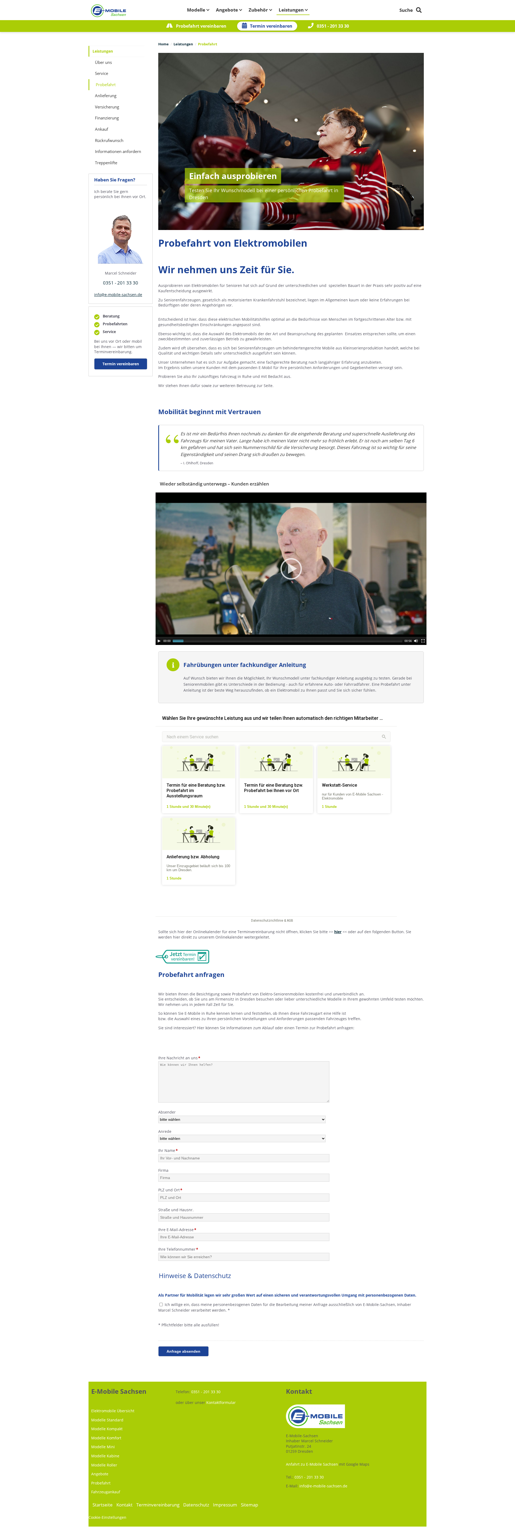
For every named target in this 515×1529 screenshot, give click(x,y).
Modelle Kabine (105, 1455)
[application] (291, 568)
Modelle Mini (103, 1446)
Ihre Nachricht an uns (179, 1057)
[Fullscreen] (423, 641)
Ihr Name (168, 1150)
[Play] (159, 641)
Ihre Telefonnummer (178, 1249)
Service (101, 73)
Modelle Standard (107, 1419)
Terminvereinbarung (157, 1505)
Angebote (227, 10)
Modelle (196, 10)
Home (163, 44)
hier (337, 931)
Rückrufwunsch (109, 140)
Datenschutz (196, 1505)
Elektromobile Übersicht (112, 1410)
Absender (167, 1112)
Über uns (103, 62)
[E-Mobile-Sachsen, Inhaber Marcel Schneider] (108, 11)
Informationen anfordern (118, 151)
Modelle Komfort (106, 1437)
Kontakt (124, 1505)
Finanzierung (107, 118)
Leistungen (291, 10)
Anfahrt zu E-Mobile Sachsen (312, 1464)
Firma (163, 1170)
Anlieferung (105, 95)
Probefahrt (101, 1483)
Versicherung (107, 107)
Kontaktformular (221, 1402)
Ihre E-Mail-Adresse (177, 1229)
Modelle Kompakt (107, 1428)
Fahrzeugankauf (105, 1491)
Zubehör (258, 10)
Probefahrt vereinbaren (200, 26)
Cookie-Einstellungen (107, 1517)
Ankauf (101, 129)
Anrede (164, 1131)
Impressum (225, 1505)
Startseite (103, 1505)
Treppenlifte (106, 163)
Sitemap (249, 1505)
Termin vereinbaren (270, 26)
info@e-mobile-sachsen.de (118, 294)
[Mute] (416, 641)
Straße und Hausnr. (176, 1209)
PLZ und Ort (170, 1189)
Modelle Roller (104, 1465)
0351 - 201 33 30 (332, 26)
